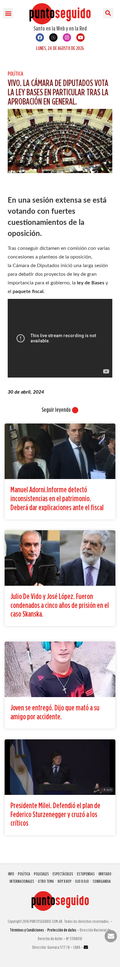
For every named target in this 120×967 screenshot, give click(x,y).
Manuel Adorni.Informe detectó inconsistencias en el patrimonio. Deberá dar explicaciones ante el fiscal (57, 498)
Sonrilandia (102, 881)
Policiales (41, 873)
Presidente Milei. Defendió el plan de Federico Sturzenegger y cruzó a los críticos (55, 814)
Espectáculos (63, 873)
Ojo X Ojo (82, 881)
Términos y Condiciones (27, 930)
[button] (8, 13)
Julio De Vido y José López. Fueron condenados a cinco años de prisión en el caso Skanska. (59, 605)
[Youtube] (80, 37)
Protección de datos (61, 930)
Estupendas (86, 873)
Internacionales (22, 881)
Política (15, 73)
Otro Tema (46, 881)
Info (11, 873)
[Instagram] (67, 37)
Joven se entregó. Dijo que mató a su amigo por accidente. (54, 712)
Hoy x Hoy (64, 881)
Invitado (104, 873)
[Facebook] (40, 37)
